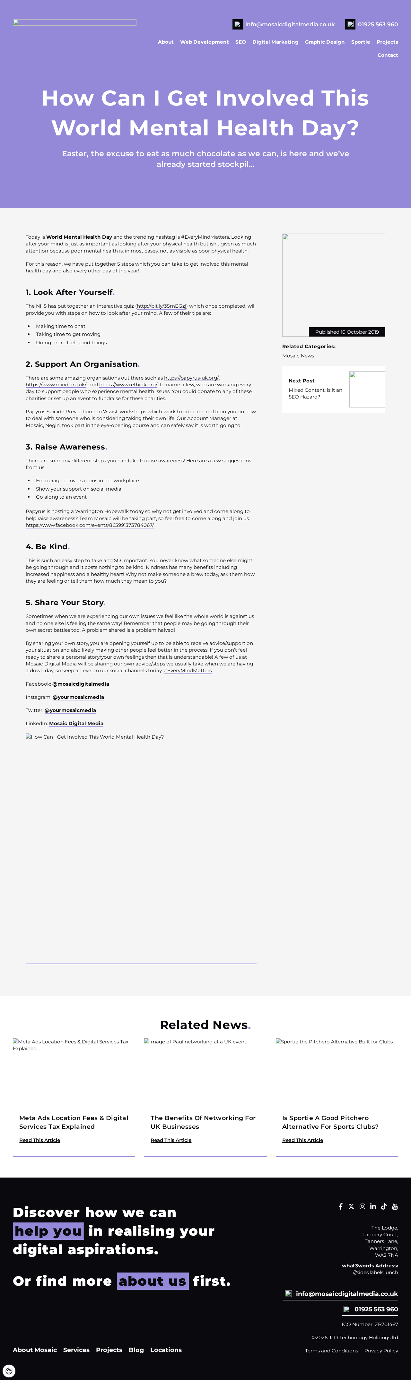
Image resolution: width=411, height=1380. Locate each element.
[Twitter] (351, 1208)
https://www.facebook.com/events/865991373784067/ (90, 525)
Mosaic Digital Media (76, 723)
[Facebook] (341, 1208)
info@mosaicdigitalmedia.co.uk (290, 24)
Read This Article (39, 1140)
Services (76, 1350)
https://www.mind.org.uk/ (56, 384)
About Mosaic (35, 1350)
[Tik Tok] (384, 1208)
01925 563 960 (378, 24)
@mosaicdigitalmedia (80, 684)
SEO (240, 42)
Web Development (204, 42)
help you (48, 1231)
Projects (387, 42)
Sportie (360, 42)
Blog (136, 1350)
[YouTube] (395, 1208)
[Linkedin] (373, 1208)
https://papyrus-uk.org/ (191, 378)
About (166, 42)
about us (153, 1281)
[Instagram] (362, 1208)
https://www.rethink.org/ (128, 384)
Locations (166, 1350)
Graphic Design (325, 42)
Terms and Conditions (331, 1351)
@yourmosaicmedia (78, 697)
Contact (388, 55)
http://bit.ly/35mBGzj (161, 306)
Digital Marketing (275, 42)
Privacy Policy (381, 1351)
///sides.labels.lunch (375, 1272)
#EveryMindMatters (205, 237)
